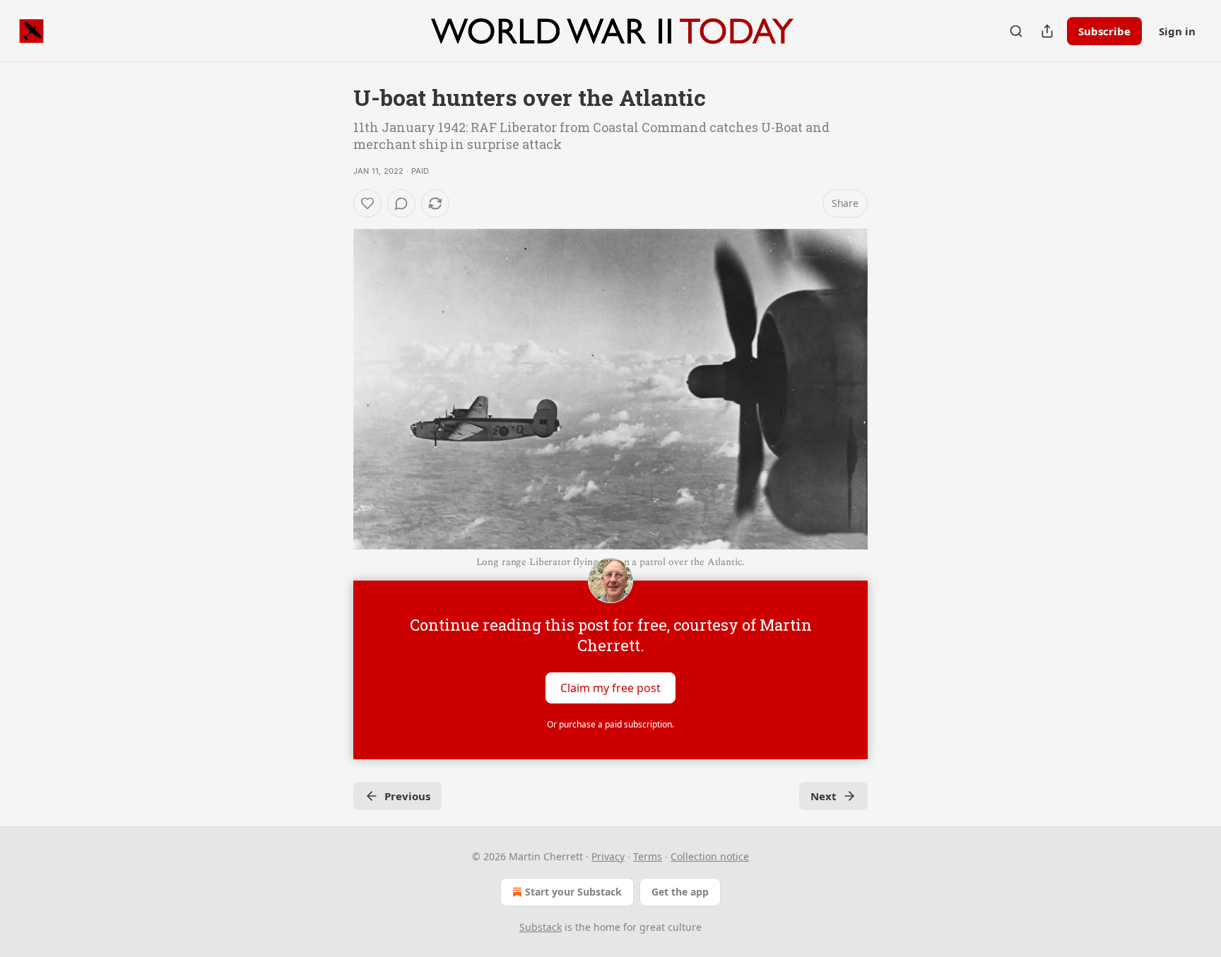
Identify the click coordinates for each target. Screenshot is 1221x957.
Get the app (680, 891)
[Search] (1016, 31)
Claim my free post (610, 687)
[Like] (367, 203)
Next (823, 796)
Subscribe (1104, 31)
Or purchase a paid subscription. (610, 724)
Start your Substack (573, 891)
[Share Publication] (1047, 31)
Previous (407, 796)
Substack (540, 927)
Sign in (1177, 31)
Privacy (608, 856)
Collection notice (710, 856)
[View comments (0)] (401, 203)
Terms (647, 856)
